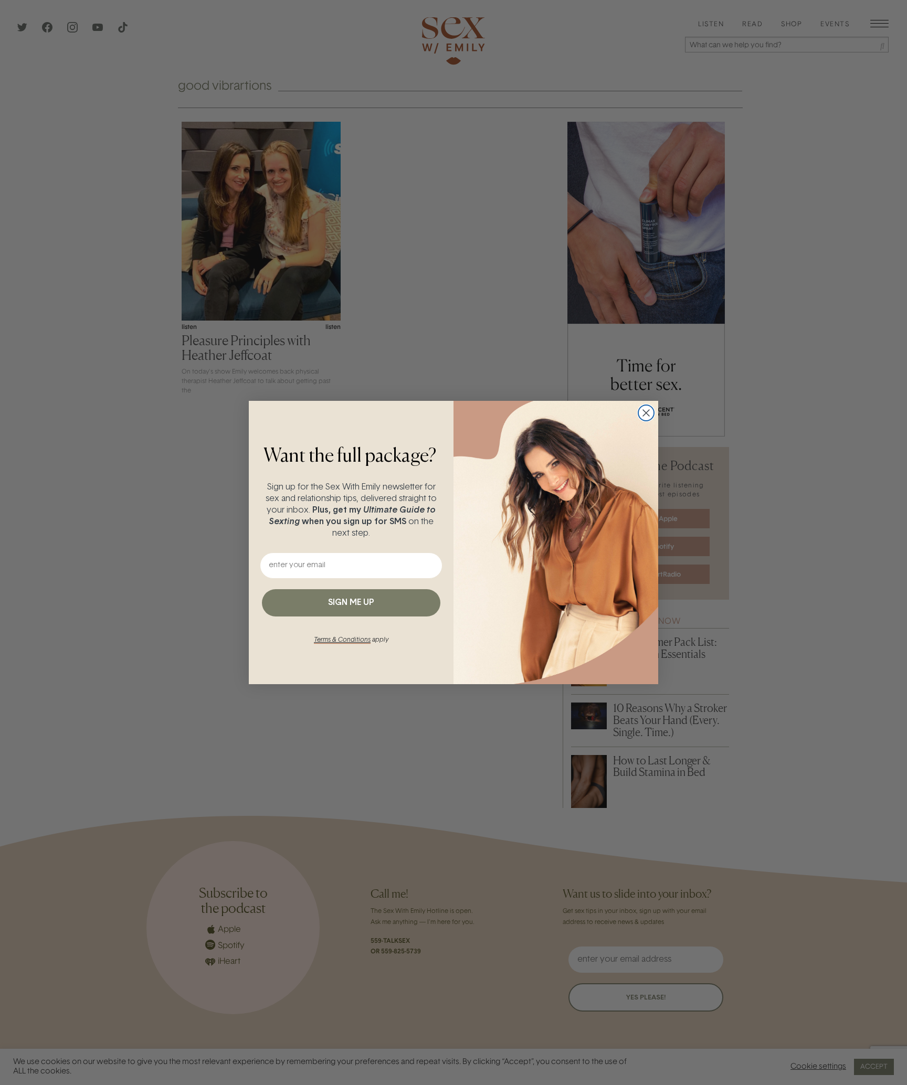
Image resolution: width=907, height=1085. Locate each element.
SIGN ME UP (351, 603)
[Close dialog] (646, 413)
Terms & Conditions (342, 640)
